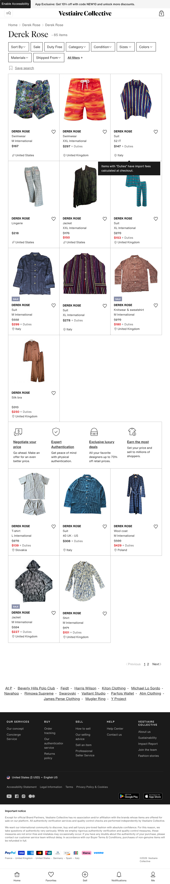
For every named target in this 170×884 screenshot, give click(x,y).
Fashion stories (148, 756)
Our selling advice (82, 737)
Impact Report (148, 744)
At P (8, 688)
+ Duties (77, 146)
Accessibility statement (21, 787)
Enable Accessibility (15, 4)
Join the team (147, 750)
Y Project (118, 698)
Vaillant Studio (93, 693)
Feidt (65, 688)
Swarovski (67, 693)
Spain (69, 858)
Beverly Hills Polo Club (36, 688)
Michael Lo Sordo (145, 688)
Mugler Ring (95, 698)
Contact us (114, 735)
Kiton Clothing (114, 688)
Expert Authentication (62, 444)
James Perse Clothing (62, 698)
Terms (69, 787)
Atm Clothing (150, 693)
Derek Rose (31, 24)
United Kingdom (24, 858)
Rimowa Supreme (38, 693)
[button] (161, 13)
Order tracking (49, 731)
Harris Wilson (85, 688)
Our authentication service (54, 743)
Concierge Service (14, 737)
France (8, 858)
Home (12, 24)
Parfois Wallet (122, 693)
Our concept (15, 729)
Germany (58, 858)
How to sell (82, 729)
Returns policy (49, 756)
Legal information (51, 787)
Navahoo (11, 693)
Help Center (115, 729)
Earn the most (138, 441)
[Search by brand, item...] (8, 13)
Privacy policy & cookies (92, 787)
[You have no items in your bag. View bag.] (161, 13)
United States (43, 858)
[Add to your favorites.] (53, 131)
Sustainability (147, 738)
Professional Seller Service (84, 753)
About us (144, 732)
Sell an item (83, 745)
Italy (77, 858)
